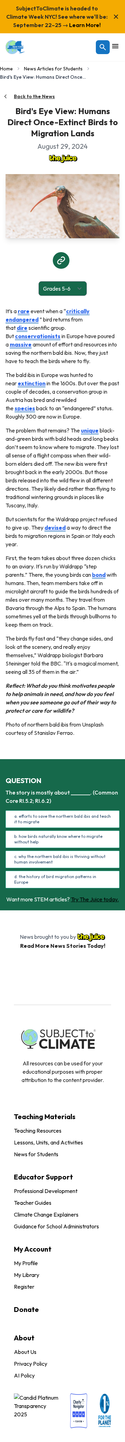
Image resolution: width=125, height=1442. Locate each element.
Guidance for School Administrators (56, 1226)
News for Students (36, 1154)
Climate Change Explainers (46, 1214)
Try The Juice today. (95, 899)
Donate (26, 1309)
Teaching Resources (37, 1130)
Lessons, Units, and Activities (48, 1142)
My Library (26, 1274)
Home (6, 69)
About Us (25, 1351)
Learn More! (84, 25)
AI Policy (24, 1375)
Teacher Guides (32, 1202)
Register (24, 1286)
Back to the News (34, 96)
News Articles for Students (53, 69)
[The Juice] (62, 158)
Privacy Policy (30, 1363)
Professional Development (45, 1190)
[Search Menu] (103, 47)
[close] (116, 16)
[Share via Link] (61, 260)
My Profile (26, 1263)
